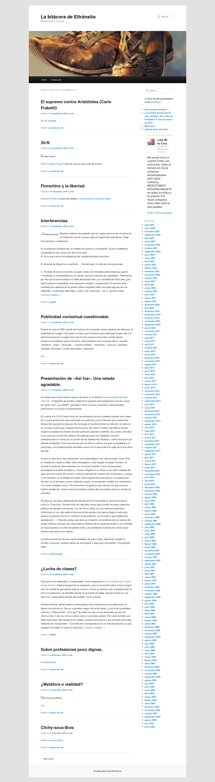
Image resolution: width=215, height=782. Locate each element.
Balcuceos (150, 125)
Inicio (44, 79)
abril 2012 (149, 434)
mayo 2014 (150, 407)
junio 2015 (150, 370)
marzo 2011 (150, 460)
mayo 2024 (150, 257)
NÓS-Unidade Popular (52, 163)
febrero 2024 (151, 267)
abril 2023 (149, 284)
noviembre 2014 (152, 394)
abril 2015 (149, 377)
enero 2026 (150, 228)
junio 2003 (150, 726)
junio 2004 (150, 686)
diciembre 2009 (152, 487)
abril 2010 (149, 480)
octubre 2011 (151, 447)
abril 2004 (149, 693)
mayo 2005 (150, 650)
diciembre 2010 (152, 470)
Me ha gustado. (49, 120)
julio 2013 (149, 427)
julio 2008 (149, 527)
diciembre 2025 (152, 231)
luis (72, 113)
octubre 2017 (151, 334)
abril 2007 (149, 573)
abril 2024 (149, 261)
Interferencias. (54, 220)
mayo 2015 (150, 374)
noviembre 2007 (152, 553)
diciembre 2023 (152, 271)
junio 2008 (150, 530)
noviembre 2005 (152, 630)
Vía (42, 705)
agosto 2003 (150, 719)
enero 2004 (150, 703)
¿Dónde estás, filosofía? (156, 129)
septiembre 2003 (153, 716)
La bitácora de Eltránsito (68, 16)
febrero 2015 (151, 384)
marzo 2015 (150, 381)
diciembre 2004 (152, 666)
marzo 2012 (150, 437)
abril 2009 (149, 503)
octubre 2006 (151, 593)
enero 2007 (150, 583)
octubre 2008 (151, 520)
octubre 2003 (151, 713)
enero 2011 (150, 467)
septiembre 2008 (153, 523)
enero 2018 (150, 327)
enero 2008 (150, 547)
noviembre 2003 (152, 710)
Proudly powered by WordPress (107, 771)
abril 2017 (149, 344)
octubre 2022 (151, 291)
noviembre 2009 (152, 490)
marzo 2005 (150, 656)
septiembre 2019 (153, 314)
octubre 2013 (151, 417)
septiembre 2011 (153, 450)
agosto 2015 (150, 364)
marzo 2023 (150, 287)
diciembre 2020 (152, 304)
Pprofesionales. (49, 662)
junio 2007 (150, 567)
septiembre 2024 (153, 251)
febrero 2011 (151, 464)
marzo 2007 (150, 577)
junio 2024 (150, 254)
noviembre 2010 (152, 474)
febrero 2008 (151, 543)
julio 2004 (149, 683)
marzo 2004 (150, 696)
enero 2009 (150, 513)
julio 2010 (149, 477)
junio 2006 (150, 606)
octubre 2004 (151, 673)
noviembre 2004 (152, 670)
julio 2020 (149, 307)
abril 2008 (149, 537)
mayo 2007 (150, 570)
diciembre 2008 (152, 517)
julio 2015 (149, 367)
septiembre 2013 (153, 420)
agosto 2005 (150, 640)
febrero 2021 (151, 301)
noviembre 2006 (152, 590)
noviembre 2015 (152, 361)
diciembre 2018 (152, 317)
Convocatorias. (56, 553)
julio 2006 (149, 603)
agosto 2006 (150, 600)
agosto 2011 (150, 454)
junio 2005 (150, 646)
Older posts (47, 758)
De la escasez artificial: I (156, 109)
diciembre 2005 (152, 626)
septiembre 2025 (153, 234)
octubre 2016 (151, 347)
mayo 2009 (150, 500)
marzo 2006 (150, 617)
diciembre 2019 (152, 311)
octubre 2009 (151, 493)
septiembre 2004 (153, 676)
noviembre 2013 (152, 414)
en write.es (156, 102)
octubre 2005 (151, 633)
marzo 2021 (150, 297)
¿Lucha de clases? (59, 568)
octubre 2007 (151, 557)
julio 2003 (149, 723)
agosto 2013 (150, 424)
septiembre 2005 (153, 636)
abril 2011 (149, 457)
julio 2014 (149, 404)
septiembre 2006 (153, 597)
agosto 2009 (150, 497)
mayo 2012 (150, 430)
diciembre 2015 (152, 357)
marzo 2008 (150, 540)
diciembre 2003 (152, 706)
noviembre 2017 (152, 331)
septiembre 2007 (153, 560)
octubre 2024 (151, 248)
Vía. (43, 356)
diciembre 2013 (152, 410)
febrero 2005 (151, 660)
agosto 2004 (150, 680)
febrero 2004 (151, 700)
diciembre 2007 (152, 550)
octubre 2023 (151, 277)
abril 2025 (149, 237)
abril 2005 (149, 653)
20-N (45, 142)
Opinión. (53, 302)
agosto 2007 (150, 563)
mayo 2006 (150, 610)
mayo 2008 (150, 533)
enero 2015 (150, 387)
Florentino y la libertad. (63, 186)
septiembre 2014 (153, 400)
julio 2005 (149, 643)
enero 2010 (150, 484)
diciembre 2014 (152, 390)
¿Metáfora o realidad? (62, 684)
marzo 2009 (150, 507)
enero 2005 (150, 663)
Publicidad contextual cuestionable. (75, 316)
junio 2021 (150, 294)
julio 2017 (149, 337)
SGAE (59, 416)
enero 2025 (150, 241)
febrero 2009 (151, 510)
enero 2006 (150, 623)
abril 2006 (149, 613)
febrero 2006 (151, 620)
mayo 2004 (150, 690)
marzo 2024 (150, 264)
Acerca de (56, 79)
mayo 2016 (150, 351)
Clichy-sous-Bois (57, 727)
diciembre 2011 (152, 440)
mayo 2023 (150, 281)
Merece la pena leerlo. (52, 740)
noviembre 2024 (152, 244)
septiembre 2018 (153, 324)
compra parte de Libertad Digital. (94, 198)
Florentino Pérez (49, 198)
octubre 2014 (151, 397)
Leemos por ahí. (56, 127)
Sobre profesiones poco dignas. (71, 649)
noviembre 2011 (152, 444)
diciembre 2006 (152, 586)
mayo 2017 (150, 341)
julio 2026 (149, 224)
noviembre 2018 (152, 321)
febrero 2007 (151, 580)
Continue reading (51, 294)
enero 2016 (150, 354)
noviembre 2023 (152, 274)
